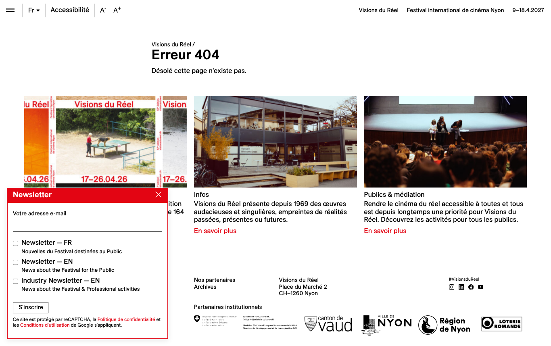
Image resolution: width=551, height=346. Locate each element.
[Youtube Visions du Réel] (481, 286)
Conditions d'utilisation (45, 325)
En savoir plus (215, 231)
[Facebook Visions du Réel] (471, 286)
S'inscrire (31, 307)
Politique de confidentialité (126, 319)
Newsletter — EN (67, 265)
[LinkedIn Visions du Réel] (461, 286)
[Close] (157, 194)
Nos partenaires (215, 280)
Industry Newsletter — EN (80, 284)
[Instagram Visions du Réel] (452, 286)
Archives (205, 286)
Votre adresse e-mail (40, 213)
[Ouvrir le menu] (10, 10)
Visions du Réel (171, 44)
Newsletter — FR (71, 246)
